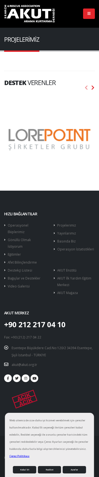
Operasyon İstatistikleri (75, 249)
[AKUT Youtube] (34, 378)
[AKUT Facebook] (8, 378)
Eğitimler (14, 254)
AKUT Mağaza (67, 292)
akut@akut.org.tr (24, 364)
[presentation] (86, 88)
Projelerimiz (66, 225)
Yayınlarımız (66, 233)
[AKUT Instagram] (25, 378)
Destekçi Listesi (20, 270)
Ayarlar (74, 470)
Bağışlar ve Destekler (24, 278)
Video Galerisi (19, 286)
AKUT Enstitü (66, 270)
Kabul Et (24, 470)
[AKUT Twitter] (17, 378)
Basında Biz (66, 241)
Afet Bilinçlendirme (22, 262)
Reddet (49, 470)
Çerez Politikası (19, 456)
